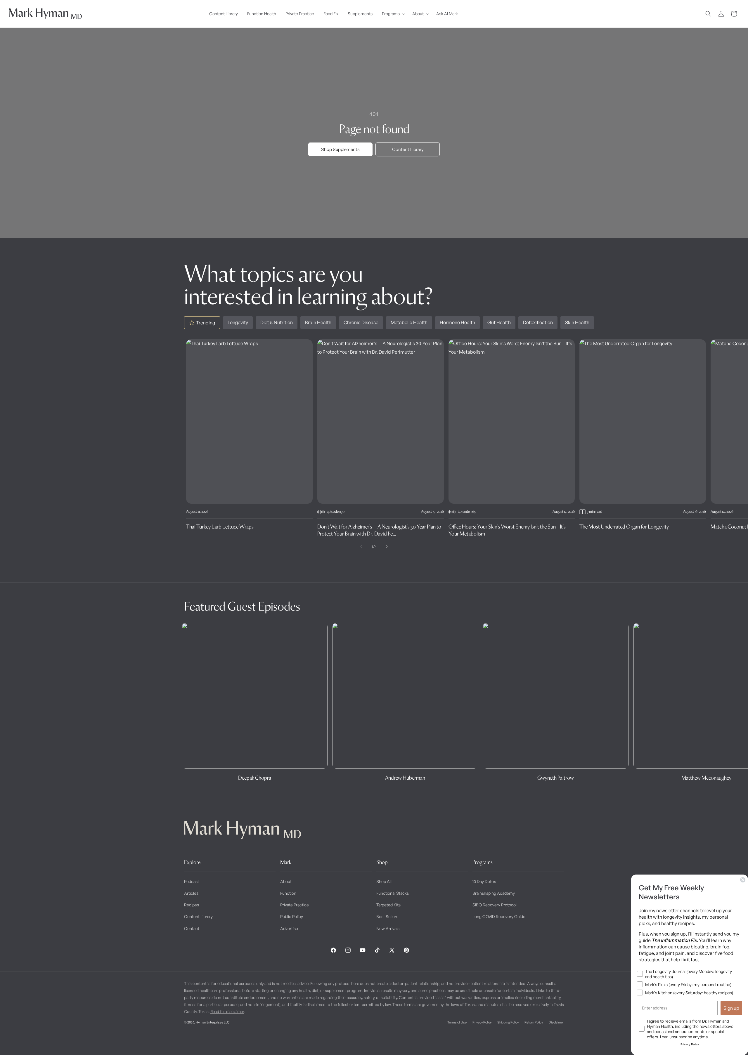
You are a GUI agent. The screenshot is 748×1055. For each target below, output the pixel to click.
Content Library (407, 149)
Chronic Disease (361, 322)
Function (288, 893)
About (286, 881)
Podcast (191, 881)
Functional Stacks (392, 893)
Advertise (289, 928)
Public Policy (291, 916)
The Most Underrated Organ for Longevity (624, 526)
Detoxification (538, 322)
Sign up (731, 1008)
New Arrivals (387, 928)
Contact (191, 928)
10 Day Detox (484, 881)
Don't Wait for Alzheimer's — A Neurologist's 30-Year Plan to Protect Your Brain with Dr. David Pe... (379, 530)
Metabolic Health (409, 322)
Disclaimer (556, 1022)
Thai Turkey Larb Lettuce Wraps (220, 526)
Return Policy (533, 1022)
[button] (392, 14)
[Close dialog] (743, 880)
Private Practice (294, 904)
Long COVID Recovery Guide (498, 916)
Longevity (238, 322)
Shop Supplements (340, 149)
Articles (191, 893)
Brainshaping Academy (493, 893)
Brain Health (318, 322)
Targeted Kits (388, 904)
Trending (205, 323)
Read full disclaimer (227, 1011)
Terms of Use (457, 1022)
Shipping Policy (508, 1022)
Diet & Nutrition (276, 322)
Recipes (191, 904)
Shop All (384, 881)
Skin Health (577, 322)
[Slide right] (386, 546)
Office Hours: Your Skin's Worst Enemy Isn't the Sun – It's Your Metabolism (507, 530)
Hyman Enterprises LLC (212, 1022)
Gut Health (499, 322)
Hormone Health (457, 322)
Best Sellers (387, 916)
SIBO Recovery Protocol (494, 904)
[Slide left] (361, 546)
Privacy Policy (481, 1022)
